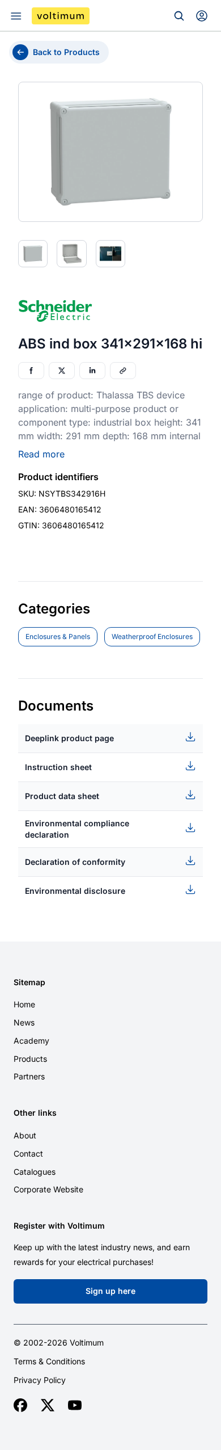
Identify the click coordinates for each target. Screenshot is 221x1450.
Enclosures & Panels (58, 636)
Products (30, 1059)
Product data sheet (62, 796)
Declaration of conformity (75, 862)
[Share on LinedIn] (92, 370)
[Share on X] (62, 370)
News (24, 1022)
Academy (31, 1040)
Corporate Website (48, 1189)
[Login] (202, 16)
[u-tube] (75, 1405)
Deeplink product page (69, 738)
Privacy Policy (40, 1380)
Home (24, 1004)
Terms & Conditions (49, 1361)
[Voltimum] (61, 15)
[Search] (179, 16)
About (25, 1135)
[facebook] (20, 1405)
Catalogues (35, 1171)
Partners (29, 1076)
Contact (28, 1153)
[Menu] (16, 16)
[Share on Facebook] (31, 370)
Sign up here (110, 1291)
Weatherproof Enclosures (152, 636)
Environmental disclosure (75, 891)
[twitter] (47, 1405)
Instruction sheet (58, 767)
